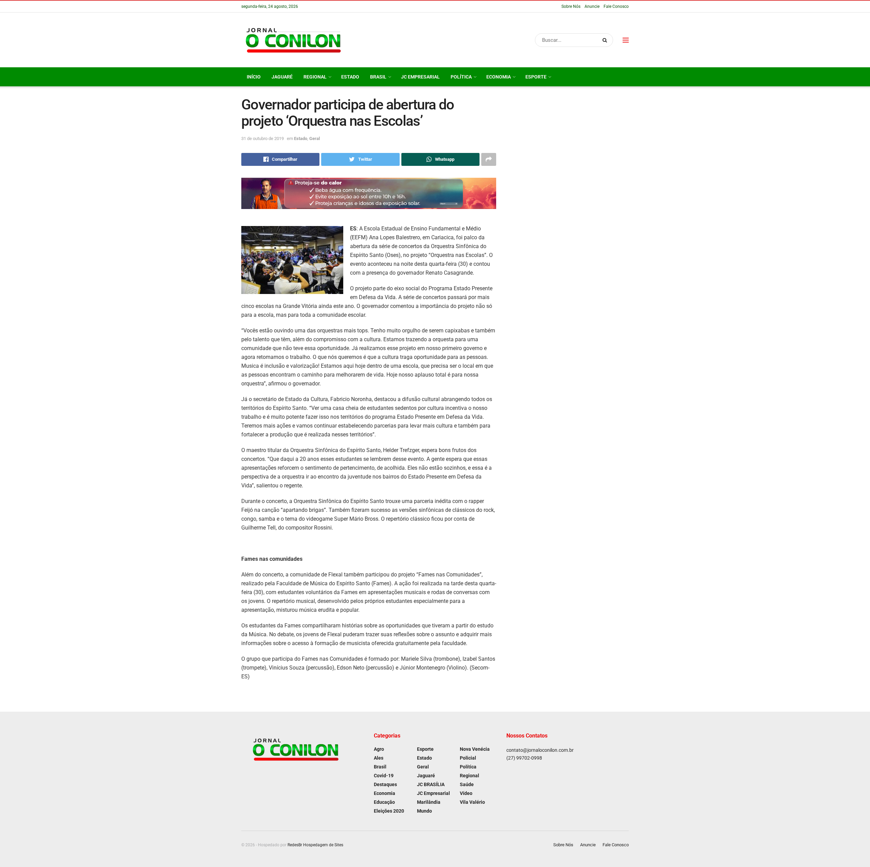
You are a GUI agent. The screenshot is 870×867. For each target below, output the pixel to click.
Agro (379, 749)
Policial (468, 758)
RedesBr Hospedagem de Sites (315, 845)
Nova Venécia (475, 749)
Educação (384, 802)
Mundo (424, 811)
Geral (314, 138)
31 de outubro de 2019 (262, 138)
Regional (315, 77)
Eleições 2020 (389, 811)
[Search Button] (606, 40)
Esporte (535, 77)
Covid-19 (384, 775)
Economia (498, 77)
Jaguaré (282, 77)
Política (461, 77)
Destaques (385, 784)
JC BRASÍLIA (431, 784)
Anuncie (592, 6)
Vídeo (466, 793)
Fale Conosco (616, 6)
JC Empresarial (420, 77)
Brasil (378, 77)
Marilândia (428, 802)
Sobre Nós (570, 6)
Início (254, 77)
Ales (378, 758)
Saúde (467, 784)
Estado (350, 77)
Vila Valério (472, 802)
